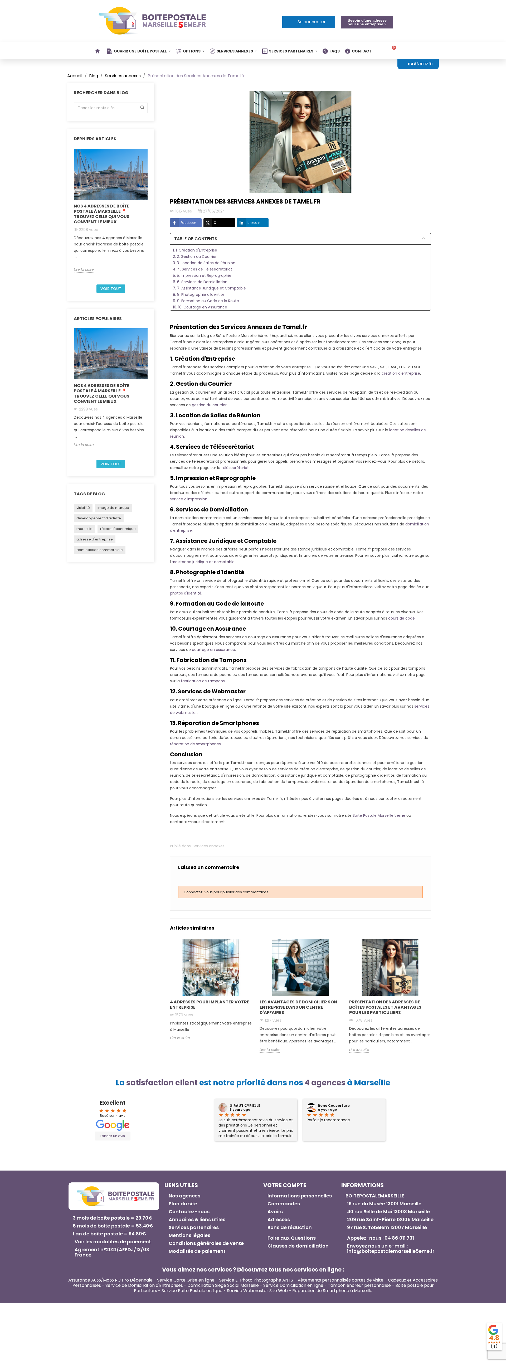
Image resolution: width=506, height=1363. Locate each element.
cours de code (401, 618)
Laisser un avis (112, 1136)
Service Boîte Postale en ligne (192, 1291)
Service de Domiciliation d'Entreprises (144, 1285)
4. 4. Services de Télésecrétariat (202, 269)
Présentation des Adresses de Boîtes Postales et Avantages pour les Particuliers (385, 1007)
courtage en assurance (213, 649)
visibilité (83, 507)
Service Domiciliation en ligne (293, 1285)
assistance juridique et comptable (203, 561)
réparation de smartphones (195, 744)
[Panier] (392, 50)
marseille (84, 528)
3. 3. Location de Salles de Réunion (204, 262)
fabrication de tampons (203, 681)
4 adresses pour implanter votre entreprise (209, 1004)
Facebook (188, 222)
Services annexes (209, 846)
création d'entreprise (401, 373)
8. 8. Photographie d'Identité (199, 294)
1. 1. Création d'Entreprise (195, 250)
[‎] (98, 51)
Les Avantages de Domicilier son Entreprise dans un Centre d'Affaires (298, 1007)
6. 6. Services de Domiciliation (200, 281)
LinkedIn (253, 222)
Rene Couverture (334, 1106)
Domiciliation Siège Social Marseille (223, 1285)
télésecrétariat (235, 467)
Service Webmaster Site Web (257, 1291)
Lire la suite (84, 269)
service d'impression (188, 499)
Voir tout (110, 288)
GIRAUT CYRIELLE (245, 1106)
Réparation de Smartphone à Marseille (332, 1291)
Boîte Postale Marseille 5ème (379, 815)
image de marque (113, 507)
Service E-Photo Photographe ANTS (256, 1280)
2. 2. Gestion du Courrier (195, 256)
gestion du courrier (209, 405)
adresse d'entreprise (94, 539)
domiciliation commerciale (99, 549)
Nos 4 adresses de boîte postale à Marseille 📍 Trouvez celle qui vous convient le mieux (101, 214)
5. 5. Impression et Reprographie (202, 275)
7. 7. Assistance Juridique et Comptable (209, 288)
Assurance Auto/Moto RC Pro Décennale (110, 1280)
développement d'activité (98, 518)
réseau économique (118, 528)
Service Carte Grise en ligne (186, 1280)
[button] (366, 22)
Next (151, 214)
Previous (71, 214)
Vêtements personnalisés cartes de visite (340, 1280)
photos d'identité (185, 593)
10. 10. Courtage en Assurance (200, 307)
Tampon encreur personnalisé (359, 1285)
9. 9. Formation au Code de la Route (206, 300)
